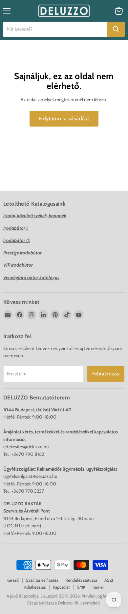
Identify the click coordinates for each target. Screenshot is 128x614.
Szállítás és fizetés (42, 580)
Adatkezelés (35, 587)
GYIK (81, 587)
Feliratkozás (105, 373)
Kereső (13, 580)
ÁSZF (109, 580)
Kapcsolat (61, 587)
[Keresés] (116, 29)
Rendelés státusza (81, 580)
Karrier (98, 587)
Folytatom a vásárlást (64, 118)
